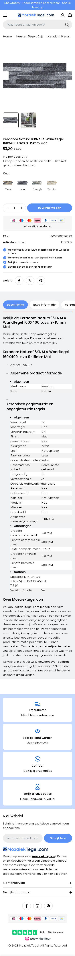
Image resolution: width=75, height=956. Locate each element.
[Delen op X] (30, 280)
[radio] (8, 184)
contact (25, 670)
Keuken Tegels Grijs (29, 36)
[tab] (15, 304)
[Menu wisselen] (5, 15)
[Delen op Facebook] (19, 280)
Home (7, 36)
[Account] (62, 15)
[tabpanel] (37, 496)
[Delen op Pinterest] (41, 280)
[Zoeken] (67, 24)
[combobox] (37, 24)
